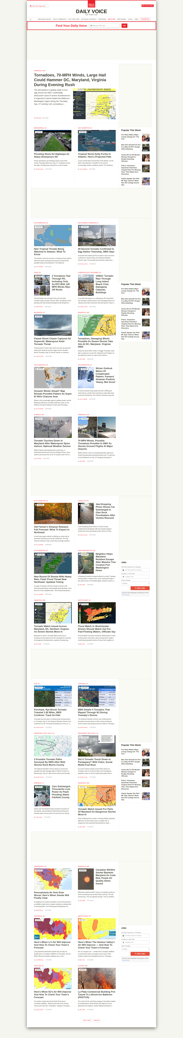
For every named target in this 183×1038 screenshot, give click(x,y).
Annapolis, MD (39, 70)
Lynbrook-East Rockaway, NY (89, 272)
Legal (130, 19)
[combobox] (38, 6)
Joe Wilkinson (39, 960)
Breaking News (44, 19)
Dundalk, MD (39, 414)
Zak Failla (38, 118)
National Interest (89, 19)
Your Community (60, 19)
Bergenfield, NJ (40, 128)
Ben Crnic (82, 644)
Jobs (136, 19)
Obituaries (121, 19)
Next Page (87, 1020)
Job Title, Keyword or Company (131, 567)
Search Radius (125, 580)
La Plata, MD (82, 966)
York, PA (37, 272)
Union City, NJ (83, 501)
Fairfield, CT (39, 783)
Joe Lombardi (83, 169)
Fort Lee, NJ (39, 966)
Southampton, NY (41, 223)
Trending (102, 19)
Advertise (145, 19)
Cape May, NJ (83, 683)
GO (124, 26)
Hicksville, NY (39, 916)
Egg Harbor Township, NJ (88, 223)
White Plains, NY (84, 600)
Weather (112, 19)
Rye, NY (37, 683)
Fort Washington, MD (86, 550)
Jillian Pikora (39, 306)
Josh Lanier (39, 817)
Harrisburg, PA (40, 866)
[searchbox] (40, 6)
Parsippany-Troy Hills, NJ (44, 733)
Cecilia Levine (39, 169)
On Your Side (73, 19)
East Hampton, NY (85, 128)
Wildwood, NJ (39, 312)
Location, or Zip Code (127, 573)
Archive (97, 1020)
